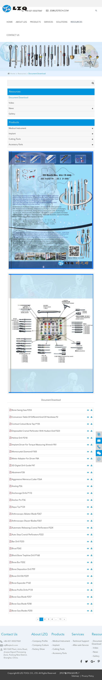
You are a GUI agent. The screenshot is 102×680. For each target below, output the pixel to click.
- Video (95, 648)
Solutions (61, 22)
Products (35, 22)
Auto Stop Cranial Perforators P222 (27, 535)
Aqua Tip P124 (18, 507)
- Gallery (95, 656)
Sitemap (75, 676)
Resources (76, 22)
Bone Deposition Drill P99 (23, 569)
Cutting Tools (15, 139)
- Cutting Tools (58, 649)
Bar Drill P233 (17, 542)
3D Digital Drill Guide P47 (23, 466)
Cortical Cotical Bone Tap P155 (25, 424)
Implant (12, 134)
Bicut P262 (16, 549)
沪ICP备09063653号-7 (69, 673)
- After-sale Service (80, 645)
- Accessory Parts (59, 653)
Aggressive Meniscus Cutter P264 (26, 479)
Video (11, 103)
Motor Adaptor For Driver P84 (25, 459)
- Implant (55, 645)
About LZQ (21, 22)
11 (60, 619)
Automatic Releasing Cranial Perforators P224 (32, 528)
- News (95, 652)
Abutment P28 (18, 473)
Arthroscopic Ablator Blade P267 (26, 514)
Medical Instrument (17, 128)
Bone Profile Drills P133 (22, 590)
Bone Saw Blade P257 (21, 597)
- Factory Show (38, 649)
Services (48, 22)
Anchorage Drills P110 (21, 493)
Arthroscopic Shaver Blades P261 (26, 521)
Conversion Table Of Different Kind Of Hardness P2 (34, 417)
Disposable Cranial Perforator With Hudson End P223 (35, 431)
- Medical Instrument (60, 641)
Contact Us (13, 35)
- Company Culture (40, 645)
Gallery (12, 114)
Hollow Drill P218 (19, 438)
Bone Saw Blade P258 (21, 604)
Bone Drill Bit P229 (20, 576)
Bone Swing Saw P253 (21, 410)
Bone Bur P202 (18, 562)
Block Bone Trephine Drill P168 (25, 556)
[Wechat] (99, 453)
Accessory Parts (16, 145)
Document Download (37, 74)
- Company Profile (39, 641)
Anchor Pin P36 (18, 500)
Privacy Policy (88, 676)
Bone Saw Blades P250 (21, 611)
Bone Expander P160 (21, 583)
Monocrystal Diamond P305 (24, 452)
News (11, 108)
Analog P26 (16, 486)
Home (10, 22)
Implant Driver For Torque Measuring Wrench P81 (34, 445)
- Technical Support (80, 641)
